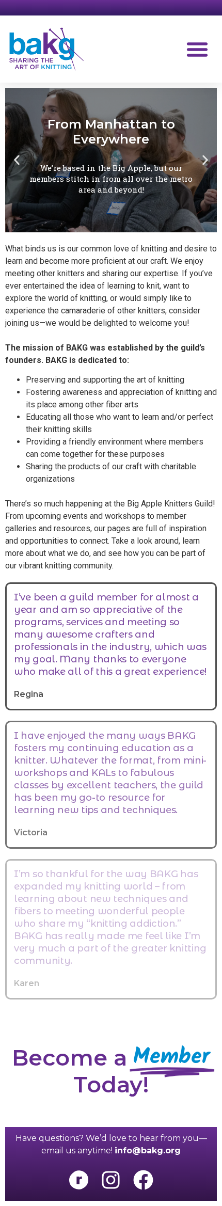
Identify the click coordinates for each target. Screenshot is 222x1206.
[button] (197, 49)
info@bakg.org (148, 1150)
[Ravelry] (78, 1180)
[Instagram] (111, 1180)
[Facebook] (143, 1180)
